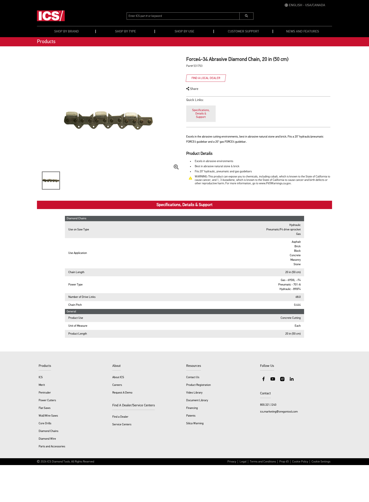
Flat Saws (44, 408)
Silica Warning (195, 423)
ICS (41, 377)
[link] (305, 5)
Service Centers (121, 424)
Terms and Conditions (263, 461)
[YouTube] (272, 379)
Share (193, 89)
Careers (117, 384)
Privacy (231, 461)
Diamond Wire (47, 438)
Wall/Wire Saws (48, 415)
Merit (42, 384)
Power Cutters (47, 400)
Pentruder (45, 392)
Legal (243, 461)
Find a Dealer (120, 416)
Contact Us (192, 377)
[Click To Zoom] (176, 167)
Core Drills (45, 423)
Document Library (197, 400)
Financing (192, 408)
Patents (190, 415)
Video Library (194, 392)
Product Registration (198, 384)
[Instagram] (282, 379)
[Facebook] (263, 379)
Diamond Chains (48, 431)
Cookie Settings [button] (321, 461)
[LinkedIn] (291, 379)
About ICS (118, 377)
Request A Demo (122, 392)
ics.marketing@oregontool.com (279, 411)
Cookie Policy (300, 461)
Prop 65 (284, 461)
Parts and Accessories (52, 446)
